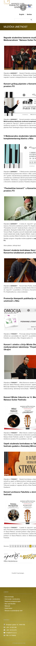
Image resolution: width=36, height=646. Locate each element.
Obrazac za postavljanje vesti (13, 610)
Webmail (7, 606)
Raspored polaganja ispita (12, 601)
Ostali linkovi (8, 608)
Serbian (29, 14)
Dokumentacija (9, 597)
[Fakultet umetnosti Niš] (18, 7)
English (21, 14)
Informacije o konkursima (12, 599)
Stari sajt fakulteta (10, 604)
